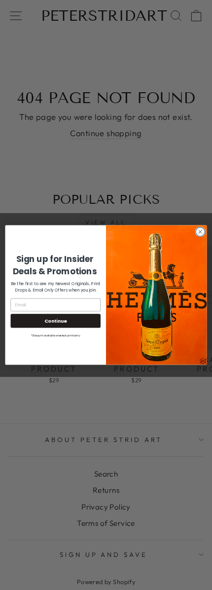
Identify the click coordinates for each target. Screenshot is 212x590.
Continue (55, 320)
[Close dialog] (200, 231)
